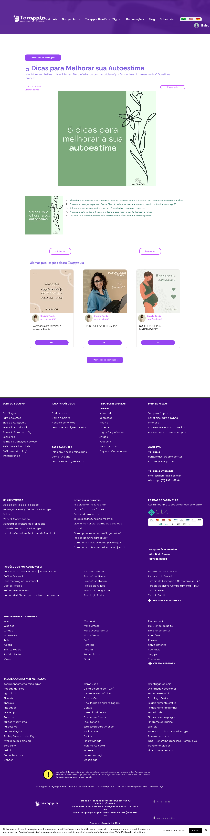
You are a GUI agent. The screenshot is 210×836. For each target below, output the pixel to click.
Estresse (104, 427)
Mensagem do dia (110, 446)
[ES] (198, 19)
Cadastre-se (59, 413)
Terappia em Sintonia (15, 427)
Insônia (103, 422)
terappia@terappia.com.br (95, 812)
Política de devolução (16, 451)
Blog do (14, 422)
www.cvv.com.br (85, 777)
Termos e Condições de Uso (20, 441)
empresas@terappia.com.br (165, 475)
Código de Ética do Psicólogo (21, 504)
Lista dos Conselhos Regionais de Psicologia (29, 533)
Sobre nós (9, 437)
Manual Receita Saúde (16, 519)
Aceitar (195, 830)
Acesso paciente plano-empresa (168, 432)
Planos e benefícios (63, 422)
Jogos (111, 432)
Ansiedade (105, 413)
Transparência (11, 456)
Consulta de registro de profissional (24, 523)
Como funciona (61, 456)
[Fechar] (206, 830)
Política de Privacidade (16, 446)
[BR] (183, 19)
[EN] (191, 19)
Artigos (103, 437)
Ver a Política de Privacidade (130, 832)
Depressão (106, 418)
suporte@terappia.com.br (163, 461)
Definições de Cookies (173, 830)
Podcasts (105, 441)
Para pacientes (12, 418)
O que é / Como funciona (114, 451)
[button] (172, 87)
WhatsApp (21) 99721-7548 (164, 480)
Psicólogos (9, 413)
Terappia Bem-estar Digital (19, 432)
